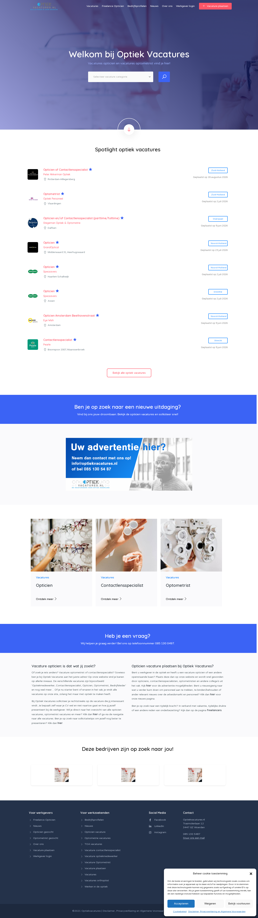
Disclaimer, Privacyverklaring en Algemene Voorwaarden (217, 911)
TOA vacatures (93, 844)
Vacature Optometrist (98, 862)
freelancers (214, 710)
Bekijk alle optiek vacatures (129, 372)
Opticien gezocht (43, 831)
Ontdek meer (45, 599)
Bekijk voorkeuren (239, 903)
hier (95, 714)
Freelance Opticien (113, 6)
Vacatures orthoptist (97, 880)
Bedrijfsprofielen (137, 6)
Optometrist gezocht (45, 838)
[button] (251, 873)
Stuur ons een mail (194, 837)
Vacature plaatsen (217, 6)
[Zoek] (164, 77)
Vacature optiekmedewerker (101, 856)
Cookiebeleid (180, 911)
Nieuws (154, 6)
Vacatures (92, 6)
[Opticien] (61, 546)
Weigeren (210, 903)
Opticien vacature (95, 831)
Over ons (167, 6)
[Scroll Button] (129, 129)
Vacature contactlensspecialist (103, 850)
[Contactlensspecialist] (126, 546)
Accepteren (181, 903)
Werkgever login (185, 6)
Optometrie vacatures (98, 838)
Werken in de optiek (96, 886)
